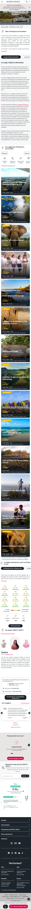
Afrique (6, 26)
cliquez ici (16, 9)
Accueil (2, 26)
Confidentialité (25, 896)
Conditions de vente (13, 894)
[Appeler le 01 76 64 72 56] (26, 2)
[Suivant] (29, 643)
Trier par (27, 153)
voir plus (6, 802)
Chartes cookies (10, 898)
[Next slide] (29, 713)
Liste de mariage (22, 894)
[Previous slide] (2, 713)
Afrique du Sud (12, 26)
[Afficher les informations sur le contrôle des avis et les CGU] (23, 791)
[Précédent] (2, 643)
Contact (6, 894)
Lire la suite (4, 51)
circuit (21, 26)
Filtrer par (4, 153)
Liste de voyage (5, 896)
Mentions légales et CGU (15, 896)
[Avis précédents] (1, 803)
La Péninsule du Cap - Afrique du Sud (12, 568)
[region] (15, 643)
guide (18, 26)
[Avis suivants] (21, 803)
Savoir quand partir (15, 625)
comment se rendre (5, 27)
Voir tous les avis (25, 703)
